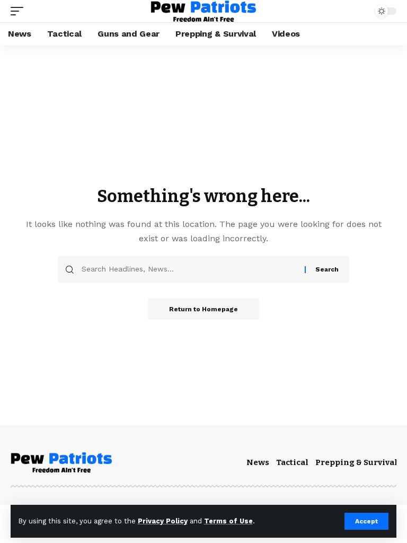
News (257, 462)
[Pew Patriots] (203, 11)
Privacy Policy (163, 521)
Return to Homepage (203, 309)
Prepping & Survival (356, 462)
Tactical (292, 462)
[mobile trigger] (20, 11)
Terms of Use (228, 521)
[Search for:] (189, 269)
